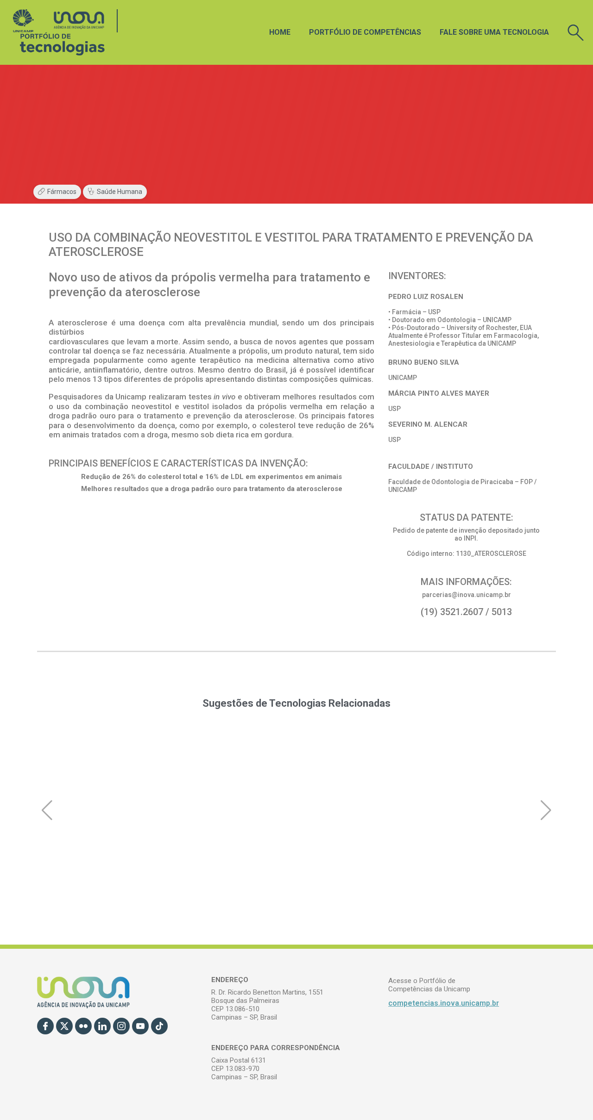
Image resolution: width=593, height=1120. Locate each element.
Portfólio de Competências (365, 32)
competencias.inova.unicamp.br (443, 1003)
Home (279, 32)
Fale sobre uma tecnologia (494, 32)
